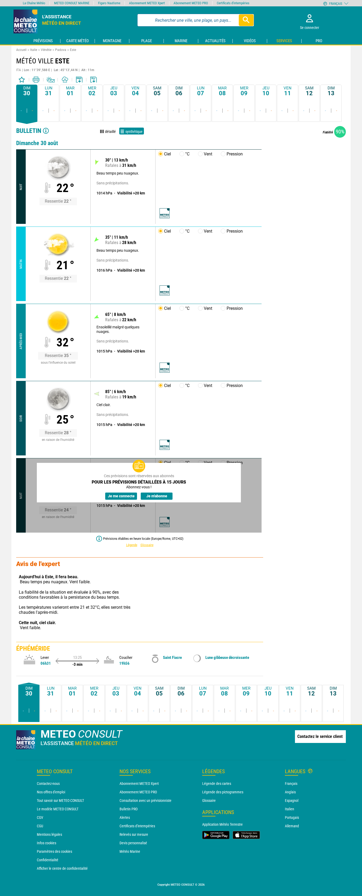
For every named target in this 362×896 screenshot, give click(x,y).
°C (187, 153)
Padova (60, 50)
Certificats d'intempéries (137, 826)
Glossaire (146, 545)
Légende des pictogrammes (222, 792)
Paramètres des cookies (54, 851)
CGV (40, 817)
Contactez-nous (48, 783)
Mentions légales (49, 834)
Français (291, 783)
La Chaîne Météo (34, 3)
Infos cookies (46, 843)
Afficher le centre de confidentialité (62, 868)
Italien (289, 809)
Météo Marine (130, 851)
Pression (235, 153)
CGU (40, 826)
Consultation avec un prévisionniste (145, 800)
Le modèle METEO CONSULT (57, 809)
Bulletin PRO (129, 809)
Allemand (292, 826)
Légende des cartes (216, 783)
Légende (131, 545)
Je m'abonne (156, 496)
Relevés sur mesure (134, 834)
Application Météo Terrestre (222, 824)
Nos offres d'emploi (51, 792)
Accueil (21, 50)
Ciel (167, 153)
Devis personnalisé (133, 843)
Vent (208, 153)
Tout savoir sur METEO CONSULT (60, 800)
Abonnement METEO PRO (138, 792)
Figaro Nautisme (109, 3)
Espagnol (291, 800)
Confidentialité (47, 860)
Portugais (292, 817)
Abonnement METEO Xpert (139, 783)
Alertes (125, 817)
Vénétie (46, 50)
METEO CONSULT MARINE (71, 3)
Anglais (290, 792)
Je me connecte (121, 496)
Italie (33, 50)
